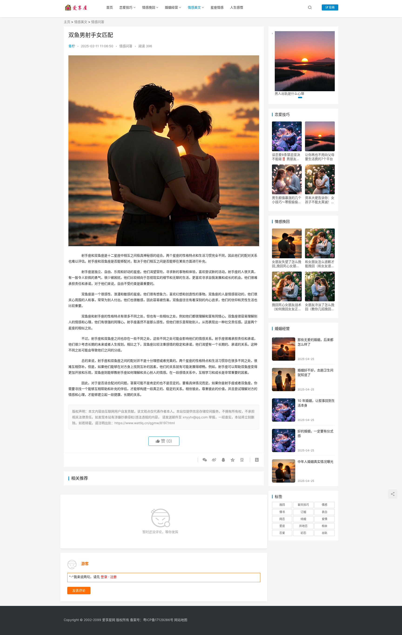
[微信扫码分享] (205, 460)
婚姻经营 (171, 7)
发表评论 (78, 590)
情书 (282, 512)
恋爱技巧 (125, 7)
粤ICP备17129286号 (158, 620)
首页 (109, 7)
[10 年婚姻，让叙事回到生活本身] (283, 410)
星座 (282, 526)
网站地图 (180, 620)
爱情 (324, 519)
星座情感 (217, 7)
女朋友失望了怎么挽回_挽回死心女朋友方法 (286, 264)
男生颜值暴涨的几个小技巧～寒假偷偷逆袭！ (286, 200)
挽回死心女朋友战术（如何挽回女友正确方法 (286, 307)
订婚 (303, 512)
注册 (113, 577)
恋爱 (282, 533)
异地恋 (303, 526)
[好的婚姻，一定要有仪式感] (283, 440)
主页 (67, 22)
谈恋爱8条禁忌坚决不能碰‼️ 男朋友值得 (286, 157)
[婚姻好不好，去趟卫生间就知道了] (283, 379)
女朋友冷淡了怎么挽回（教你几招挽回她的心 (319, 307)
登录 (104, 577)
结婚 (303, 519)
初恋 (303, 533)
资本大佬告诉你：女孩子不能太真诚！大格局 (319, 200)
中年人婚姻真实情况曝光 (315, 462)
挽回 (282, 505)
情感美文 (194, 7)
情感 (324, 505)
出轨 (324, 533)
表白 (324, 512)
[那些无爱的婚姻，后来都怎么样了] (283, 349)
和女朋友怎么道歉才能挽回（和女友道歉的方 (319, 264)
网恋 (282, 519)
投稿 (331, 7)
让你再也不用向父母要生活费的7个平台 (319, 157)
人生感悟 (236, 7)
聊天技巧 (303, 505)
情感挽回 (148, 7)
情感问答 (97, 22)
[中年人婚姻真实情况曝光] (283, 471)
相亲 (324, 526)
